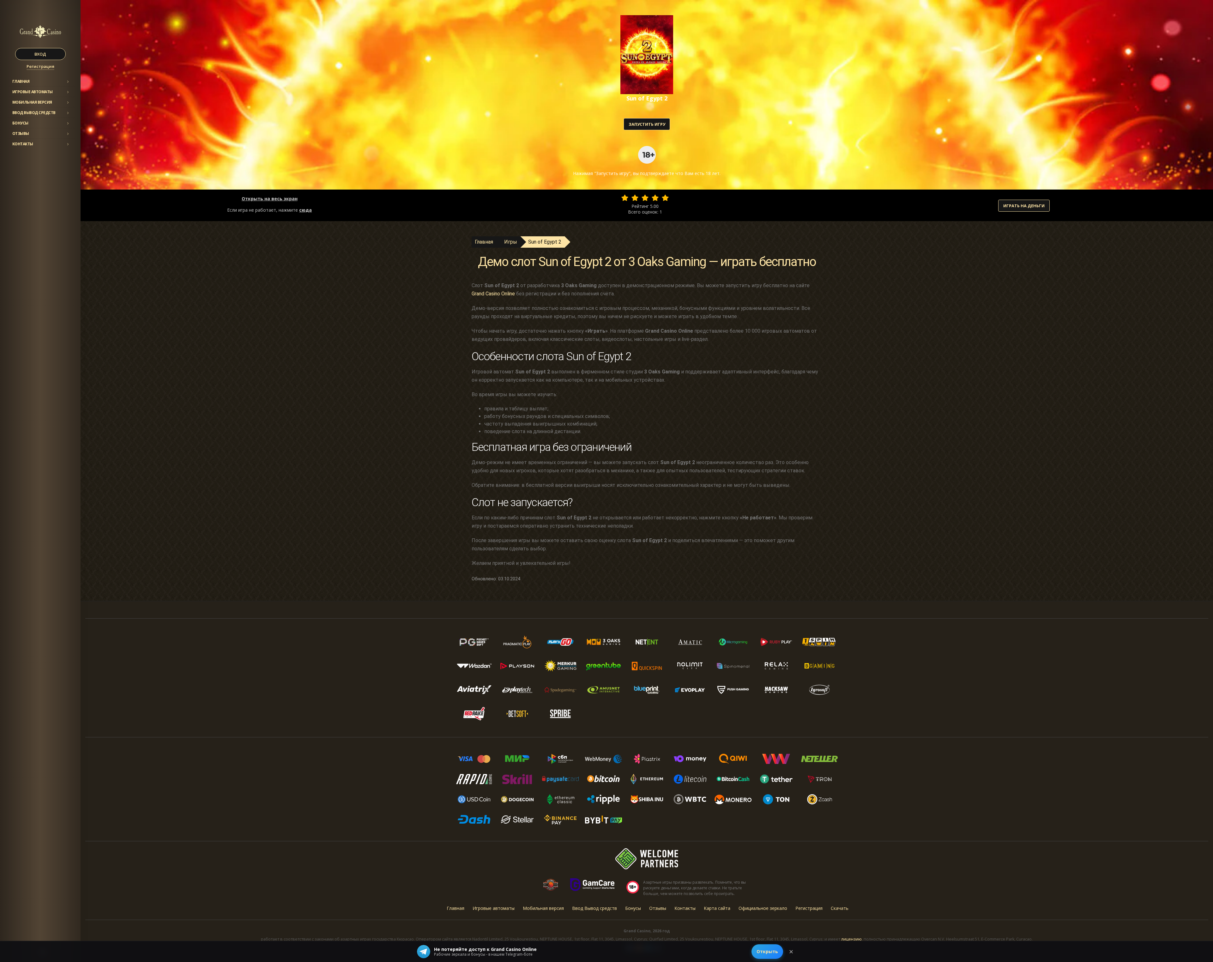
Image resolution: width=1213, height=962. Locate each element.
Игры (510, 242)
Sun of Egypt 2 (544, 242)
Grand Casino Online (493, 294)
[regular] (645, 198)
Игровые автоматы (32, 91)
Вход (40, 54)
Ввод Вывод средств (34, 112)
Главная (21, 81)
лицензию (851, 939)
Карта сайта (717, 908)
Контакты (22, 144)
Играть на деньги (1024, 206)
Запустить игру (647, 124)
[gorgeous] (665, 198)
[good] (655, 198)
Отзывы (20, 133)
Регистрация (40, 66)
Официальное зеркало (763, 908)
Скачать (839, 908)
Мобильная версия (32, 102)
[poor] (634, 198)
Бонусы (20, 123)
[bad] (624, 198)
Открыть (767, 951)
